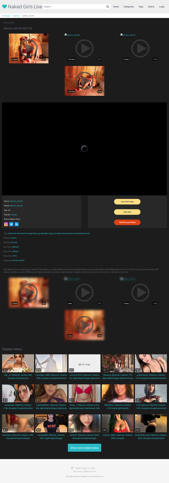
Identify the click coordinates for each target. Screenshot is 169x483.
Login (162, 6)
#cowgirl (29, 233)
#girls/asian (79, 408)
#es (13, 260)
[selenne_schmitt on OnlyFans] (17, 224)
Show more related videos (84, 447)
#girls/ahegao (85, 378)
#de (20, 260)
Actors (151, 6)
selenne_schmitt (16, 201)
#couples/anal (22, 378)
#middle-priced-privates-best (66, 233)
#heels (23, 233)
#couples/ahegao (22, 438)
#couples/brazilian (25, 408)
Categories (129, 6)
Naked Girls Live (24, 6)
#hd (18, 233)
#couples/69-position (157, 378)
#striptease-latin (84, 233)
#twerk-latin (12, 233)
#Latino (14, 237)
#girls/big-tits (123, 408)
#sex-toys (37, 233)
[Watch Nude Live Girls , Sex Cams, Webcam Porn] (84, 470)
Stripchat (16, 15)
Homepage (6, 15)
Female (14, 214)
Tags (141, 6)
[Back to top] (162, 474)
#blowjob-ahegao (48, 233)
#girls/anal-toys (126, 378)
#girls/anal (95, 378)
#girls (75, 378)
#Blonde (15, 246)
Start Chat (127, 212)
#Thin (15, 255)
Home (116, 6)
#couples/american (58, 378)
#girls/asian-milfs (92, 408)
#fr (23, 260)
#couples (12, 378)
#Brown (16, 251)
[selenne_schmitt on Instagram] (6, 224)
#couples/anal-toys (158, 408)
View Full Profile (127, 201)
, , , (18, 374)
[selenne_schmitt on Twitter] (11, 224)
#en (17, 260)
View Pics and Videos (127, 222)
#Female (13, 242)
